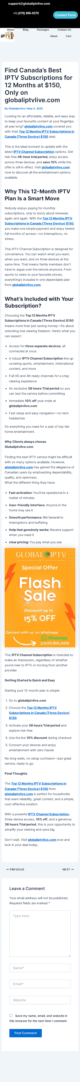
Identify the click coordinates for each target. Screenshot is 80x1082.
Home (10, 29)
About (53, 36)
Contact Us (64, 29)
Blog (25, 29)
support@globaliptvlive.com (29, 3)
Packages (43, 29)
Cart (68, 36)
